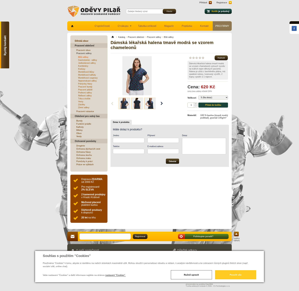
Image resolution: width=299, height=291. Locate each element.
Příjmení (151, 135)
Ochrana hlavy (83, 152)
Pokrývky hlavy (85, 84)
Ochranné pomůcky (85, 141)
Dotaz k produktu (121, 122)
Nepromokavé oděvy (87, 81)
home (72, 26)
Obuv (79, 133)
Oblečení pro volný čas (87, 116)
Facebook (294, 28)
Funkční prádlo (83, 124)
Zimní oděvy (83, 107)
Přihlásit (203, 2)
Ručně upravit (191, 275)
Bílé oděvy (83, 57)
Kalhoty (80, 127)
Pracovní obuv (83, 50)
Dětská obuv (81, 40)
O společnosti (102, 26)
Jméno (116, 135)
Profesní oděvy (85, 92)
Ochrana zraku (83, 158)
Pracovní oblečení (84, 45)
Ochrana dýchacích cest (88, 149)
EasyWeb (209, 284)
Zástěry (81, 104)
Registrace (221, 2)
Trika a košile (84, 98)
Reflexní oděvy (85, 95)
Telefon (116, 146)
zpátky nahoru (237, 239)
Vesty (80, 101)
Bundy (79, 120)
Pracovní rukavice (85, 111)
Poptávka (187, 26)
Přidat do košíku (213, 105)
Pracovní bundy (85, 87)
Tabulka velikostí (147, 26)
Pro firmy (222, 26)
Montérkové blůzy (86, 72)
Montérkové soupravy (88, 78)
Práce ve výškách (85, 164)
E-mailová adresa (155, 146)
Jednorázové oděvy (87, 63)
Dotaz (184, 135)
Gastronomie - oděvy (87, 60)
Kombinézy (83, 66)
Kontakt (204, 26)
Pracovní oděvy (84, 53)
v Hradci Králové (93, 196)
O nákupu (123, 26)
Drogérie (80, 145)
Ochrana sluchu (84, 155)
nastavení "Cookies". (115, 275)
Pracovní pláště (85, 90)
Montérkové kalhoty (87, 75)
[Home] (114, 37)
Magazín (169, 26)
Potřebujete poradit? (203, 236)
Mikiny (79, 130)
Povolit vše (236, 275)
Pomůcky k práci (84, 161)
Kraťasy (81, 69)
